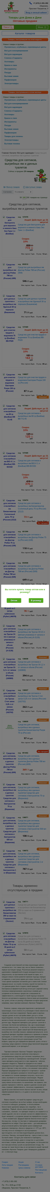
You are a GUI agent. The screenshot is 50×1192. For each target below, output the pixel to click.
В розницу (36, 600)
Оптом (14, 600)
